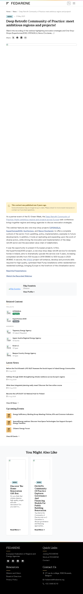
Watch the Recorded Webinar (19, 276)
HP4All (29, 260)
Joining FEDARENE (50, 554)
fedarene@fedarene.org (54, 580)
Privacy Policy (12, 580)
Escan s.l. (16, 346)
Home (8, 11)
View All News (11, 403)
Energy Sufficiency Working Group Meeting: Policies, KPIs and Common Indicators (43, 414)
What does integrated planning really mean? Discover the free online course (34, 385)
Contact (46, 560)
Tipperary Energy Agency (22, 330)
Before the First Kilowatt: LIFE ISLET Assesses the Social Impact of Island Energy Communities (40, 368)
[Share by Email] (25, 37)
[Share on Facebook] (17, 37)
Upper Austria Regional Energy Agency (27, 338)
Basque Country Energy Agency (24, 353)
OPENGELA (55, 228)
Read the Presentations (16, 271)
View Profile (28, 292)
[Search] (68, 3)
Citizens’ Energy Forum (21, 428)
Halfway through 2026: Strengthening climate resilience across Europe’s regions (35, 377)
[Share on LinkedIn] (21, 37)
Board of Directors (13, 576)
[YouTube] (22, 561)
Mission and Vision (13, 573)
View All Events (12, 436)
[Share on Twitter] (13, 37)
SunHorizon (28, 231)
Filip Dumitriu (29, 286)
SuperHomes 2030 (20, 319)
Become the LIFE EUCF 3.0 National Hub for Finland (25, 394)
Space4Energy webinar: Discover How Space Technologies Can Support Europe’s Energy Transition (42, 422)
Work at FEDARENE (51, 557)
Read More (15, 530)
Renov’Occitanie (45, 231)
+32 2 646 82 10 (51, 584)
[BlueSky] (8, 561)
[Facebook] (13, 561)
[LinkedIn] (18, 561)
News (15, 11)
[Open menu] (74, 3)
